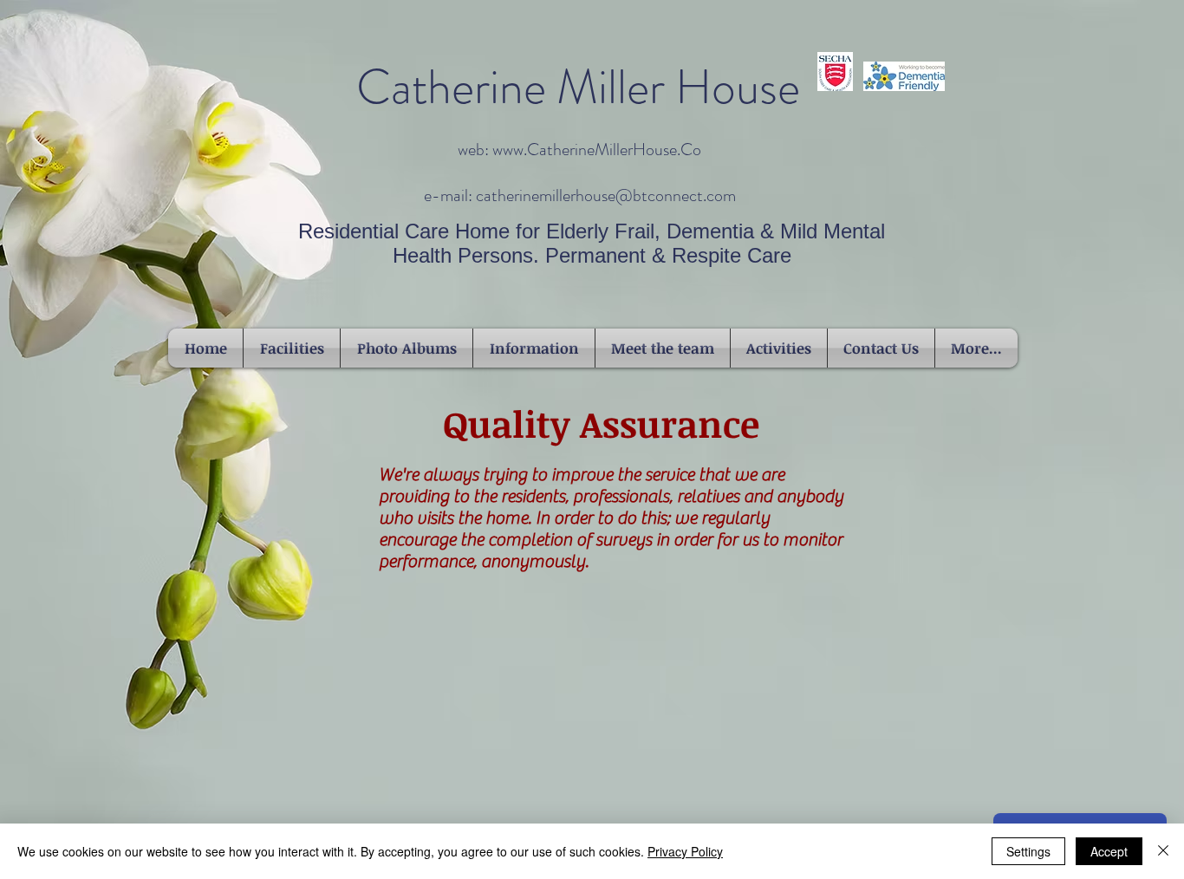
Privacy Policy (685, 851)
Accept (1109, 851)
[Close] (1163, 851)
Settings (1028, 851)
